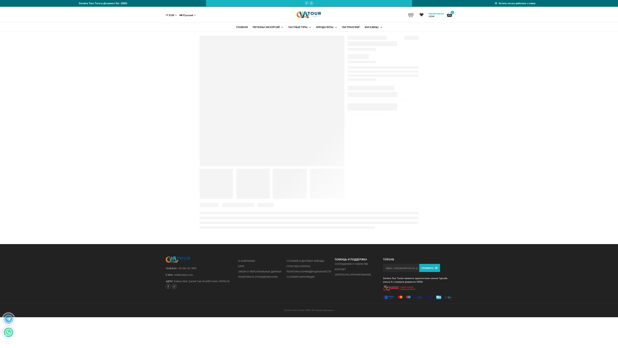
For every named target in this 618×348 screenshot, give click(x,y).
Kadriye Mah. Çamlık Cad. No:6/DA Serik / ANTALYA (202, 281)
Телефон (171, 268)
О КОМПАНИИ (246, 261)
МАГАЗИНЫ (372, 27)
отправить (427, 267)
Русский (188, 15)
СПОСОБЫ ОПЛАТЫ (298, 266)
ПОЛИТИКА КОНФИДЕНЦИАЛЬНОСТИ (308, 271)
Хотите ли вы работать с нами (516, 3)
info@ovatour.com (183, 274)
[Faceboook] (306, 3)
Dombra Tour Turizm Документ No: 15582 (103, 3)
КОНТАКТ (340, 269)
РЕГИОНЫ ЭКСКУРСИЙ (266, 27)
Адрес (169, 281)
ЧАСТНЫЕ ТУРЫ (298, 27)
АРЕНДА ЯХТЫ (325, 27)
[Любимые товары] (421, 15)
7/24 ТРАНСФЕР (351, 27)
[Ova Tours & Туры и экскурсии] (309, 14)
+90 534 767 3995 (187, 268)
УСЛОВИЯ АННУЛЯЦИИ (300, 277)
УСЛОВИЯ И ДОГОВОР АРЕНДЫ (305, 261)
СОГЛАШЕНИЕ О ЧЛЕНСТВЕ (351, 264)
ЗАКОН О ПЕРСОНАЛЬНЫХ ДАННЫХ (259, 271)
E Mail (169, 275)
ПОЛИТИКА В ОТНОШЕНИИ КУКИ (258, 277)
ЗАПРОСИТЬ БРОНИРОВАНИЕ (353, 274)
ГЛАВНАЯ (242, 27)
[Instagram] (311, 3)
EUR (171, 15)
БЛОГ (241, 266)
